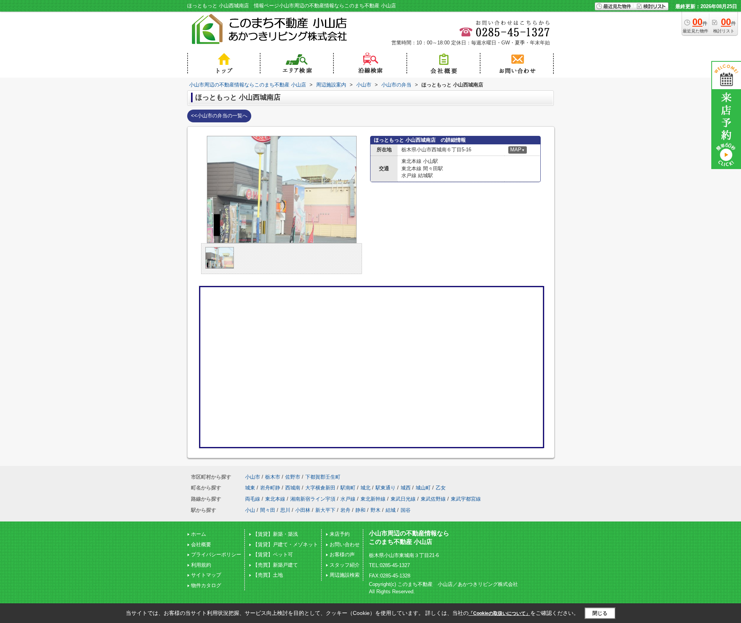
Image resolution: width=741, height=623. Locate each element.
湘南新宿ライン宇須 (312, 499)
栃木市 (272, 477)
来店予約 (340, 534)
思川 (285, 510)
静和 (360, 510)
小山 (250, 510)
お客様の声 (342, 554)
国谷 (406, 510)
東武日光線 (403, 499)
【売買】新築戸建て (275, 565)
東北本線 (275, 499)
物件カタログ (206, 585)
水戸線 (347, 499)
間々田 (267, 510)
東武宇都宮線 (466, 499)
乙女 (441, 488)
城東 (250, 488)
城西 (406, 488)
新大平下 (325, 510)
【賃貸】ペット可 (273, 554)
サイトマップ (206, 575)
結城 (391, 510)
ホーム (198, 534)
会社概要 (201, 544)
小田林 (302, 510)
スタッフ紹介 (345, 565)
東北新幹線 (373, 499)
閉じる (599, 613)
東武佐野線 (433, 499)
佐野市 (292, 477)
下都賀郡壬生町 (322, 477)
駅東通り (386, 488)
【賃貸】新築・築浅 (275, 534)
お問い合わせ (345, 544)
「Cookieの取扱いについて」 (499, 613)
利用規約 (201, 565)
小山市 (252, 477)
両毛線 (252, 499)
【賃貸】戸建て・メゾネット (285, 544)
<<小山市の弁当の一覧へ (219, 116)
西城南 (292, 488)
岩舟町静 (270, 488)
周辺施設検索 (345, 575)
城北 (365, 488)
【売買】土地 (268, 575)
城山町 (423, 488)
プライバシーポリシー (216, 554)
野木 (375, 510)
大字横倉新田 (320, 488)
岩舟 (345, 510)
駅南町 (347, 488)
